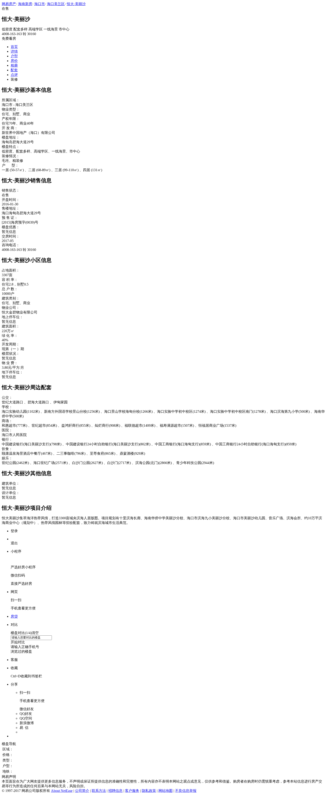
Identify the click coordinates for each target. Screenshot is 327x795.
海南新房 (25, 4)
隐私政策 (149, 791)
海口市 (39, 4)
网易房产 (9, 4)
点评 (14, 75)
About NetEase (62, 791)
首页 (14, 47)
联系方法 (99, 791)
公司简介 (82, 791)
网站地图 (165, 791)
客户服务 (132, 791)
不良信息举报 (185, 791)
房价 (14, 61)
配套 (14, 70)
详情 (14, 51)
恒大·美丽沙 (76, 4)
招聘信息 (115, 791)
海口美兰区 (56, 4)
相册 (14, 65)
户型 (14, 56)
